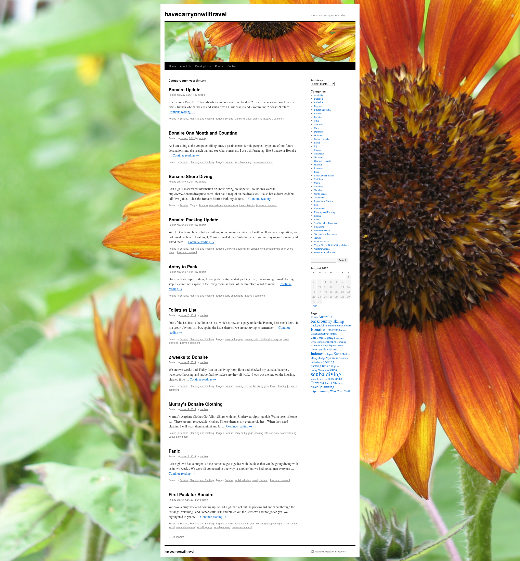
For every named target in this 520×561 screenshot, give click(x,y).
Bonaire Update (184, 89)
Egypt (317, 142)
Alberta (314, 317)
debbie (202, 94)
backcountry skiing (327, 321)
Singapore (319, 226)
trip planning (320, 390)
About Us (185, 66)
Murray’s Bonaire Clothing (196, 404)
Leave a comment (274, 118)
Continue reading (182, 112)
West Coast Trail (340, 391)
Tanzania (317, 382)
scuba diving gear (276, 248)
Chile (316, 120)
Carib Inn (240, 118)
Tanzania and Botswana (325, 234)
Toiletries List (182, 310)
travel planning (254, 118)
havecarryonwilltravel (196, 13)
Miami (317, 182)
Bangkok (318, 98)
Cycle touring (317, 341)
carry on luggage (234, 295)
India (335, 349)
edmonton (316, 345)
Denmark (318, 131)
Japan (317, 171)
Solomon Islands (322, 230)
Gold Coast (316, 349)
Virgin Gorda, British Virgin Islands (331, 245)
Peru (316, 204)
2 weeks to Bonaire (188, 357)
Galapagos (319, 153)
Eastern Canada (321, 138)
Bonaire (184, 118)
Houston (318, 164)
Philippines (319, 208)
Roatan (317, 215)
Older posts (176, 536)
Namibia (318, 190)
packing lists (243, 248)
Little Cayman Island (324, 175)
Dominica (318, 135)
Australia (318, 95)
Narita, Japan (320, 193)
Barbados (318, 102)
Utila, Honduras (321, 241)
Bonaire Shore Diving (190, 176)
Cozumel (318, 124)
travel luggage (204, 527)
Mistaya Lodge (318, 358)
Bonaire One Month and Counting (203, 133)
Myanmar (318, 186)
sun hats (274, 433)
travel (343, 383)
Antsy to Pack (183, 266)
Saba (316, 219)
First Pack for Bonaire (191, 494)
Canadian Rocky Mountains (324, 333)
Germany (318, 157)
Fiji (315, 146)
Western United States (324, 252)
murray (202, 138)
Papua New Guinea (323, 201)
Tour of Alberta (332, 383)
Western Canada (321, 248)
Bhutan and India (322, 109)
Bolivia (317, 113)
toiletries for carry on (270, 339)
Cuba (316, 127)
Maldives (318, 179)
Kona (337, 353)
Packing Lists (203, 66)
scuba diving (216, 205)
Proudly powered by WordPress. (330, 551)
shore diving (231, 205)
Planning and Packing (202, 118)
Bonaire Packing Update (193, 219)
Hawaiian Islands (322, 160)
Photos (219, 66)
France (317, 149)
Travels (317, 237)
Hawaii (327, 349)
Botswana (331, 329)
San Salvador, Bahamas (325, 223)
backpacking (319, 325)
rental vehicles (243, 480)
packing (328, 361)
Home (172, 66)
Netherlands (320, 197)
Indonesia (318, 168)
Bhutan (339, 325)
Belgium (318, 106)
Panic (174, 451)
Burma (342, 330)
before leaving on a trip (237, 523)
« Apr (314, 305)
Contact (232, 66)
